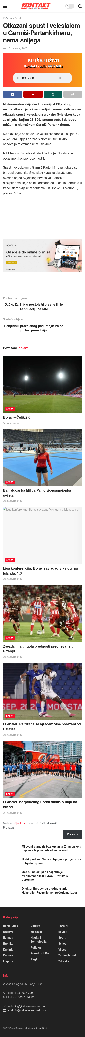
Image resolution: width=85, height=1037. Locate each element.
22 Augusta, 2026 (13, 501)
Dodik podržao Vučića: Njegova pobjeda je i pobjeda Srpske (51, 861)
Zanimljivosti (67, 955)
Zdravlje (63, 961)
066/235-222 (25, 997)
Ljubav (35, 926)
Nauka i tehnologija (39, 939)
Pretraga (8, 827)
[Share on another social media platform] (72, 94)
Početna (7, 18)
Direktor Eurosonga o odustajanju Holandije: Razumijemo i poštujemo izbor (49, 890)
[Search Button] (80, 6)
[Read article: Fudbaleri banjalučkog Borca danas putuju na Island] (42, 769)
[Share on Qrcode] (33, 94)
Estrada (8, 937)
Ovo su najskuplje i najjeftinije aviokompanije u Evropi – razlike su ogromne (46, 875)
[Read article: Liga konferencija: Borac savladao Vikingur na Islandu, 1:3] (42, 535)
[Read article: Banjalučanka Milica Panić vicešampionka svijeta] (42, 457)
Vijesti (62, 949)
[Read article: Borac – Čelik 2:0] (42, 384)
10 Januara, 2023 (17, 48)
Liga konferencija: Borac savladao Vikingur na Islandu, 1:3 (40, 571)
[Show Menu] (5, 6)
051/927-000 (24, 993)
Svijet (62, 943)
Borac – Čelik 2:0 (16, 417)
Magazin (36, 931)
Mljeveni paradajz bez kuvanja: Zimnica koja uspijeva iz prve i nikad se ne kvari (51, 848)
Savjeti (62, 931)
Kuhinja (8, 949)
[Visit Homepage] (36, 6)
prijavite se (19, 823)
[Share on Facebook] (12, 94)
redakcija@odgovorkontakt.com (26, 1010)
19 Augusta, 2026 (13, 812)
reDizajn (43, 1027)
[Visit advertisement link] (42, 255)
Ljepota (8, 961)
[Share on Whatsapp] (53, 94)
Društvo (8, 931)
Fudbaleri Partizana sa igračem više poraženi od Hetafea (42, 726)
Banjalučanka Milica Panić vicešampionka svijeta (37, 493)
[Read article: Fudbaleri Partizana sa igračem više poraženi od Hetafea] (42, 691)
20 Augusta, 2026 (13, 578)
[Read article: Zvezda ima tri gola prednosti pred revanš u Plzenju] (42, 613)
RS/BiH (63, 926)
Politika (36, 947)
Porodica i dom (41, 953)
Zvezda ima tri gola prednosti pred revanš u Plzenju (38, 649)
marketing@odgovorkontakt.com (27, 1006)
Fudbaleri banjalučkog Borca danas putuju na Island (40, 804)
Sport (18, 18)
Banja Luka (10, 926)
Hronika (8, 943)
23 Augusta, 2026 (13, 423)
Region (35, 959)
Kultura (8, 955)
